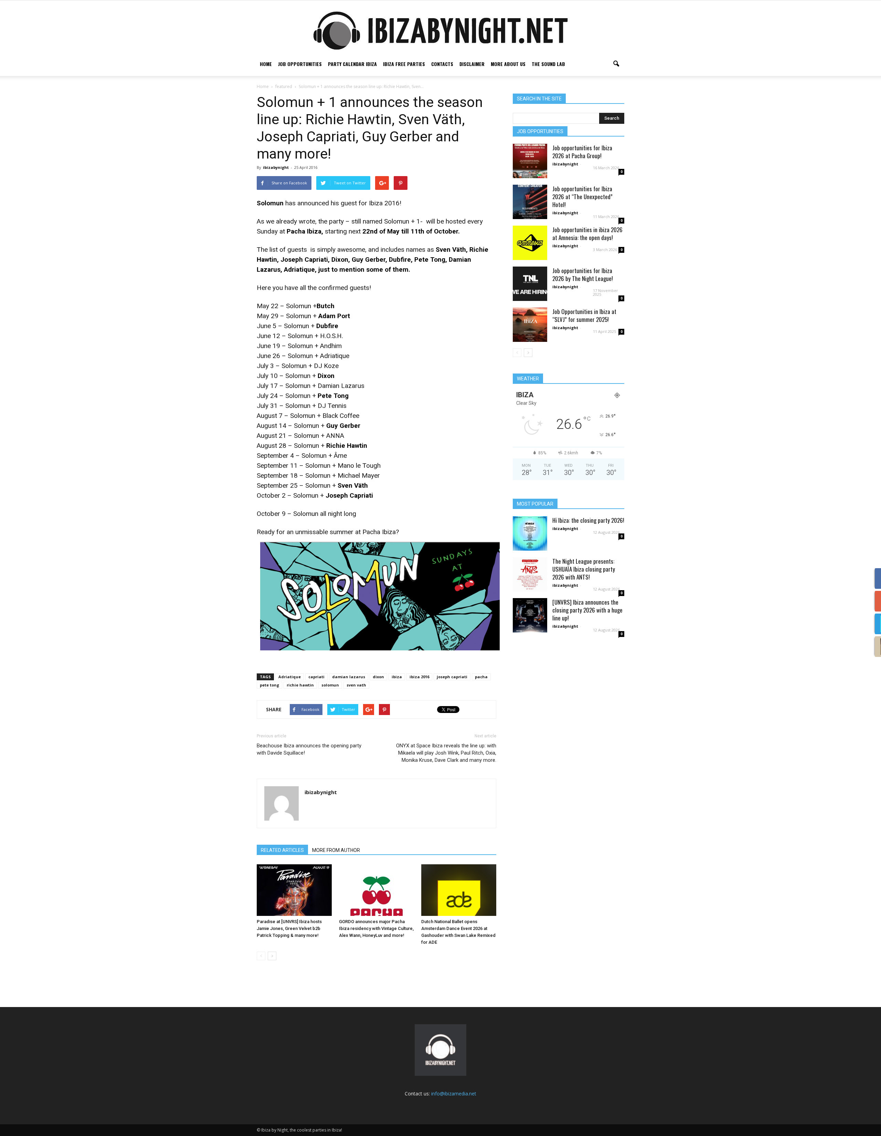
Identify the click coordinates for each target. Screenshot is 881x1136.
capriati (316, 676)
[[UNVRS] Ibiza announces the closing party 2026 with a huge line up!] (530, 615)
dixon (378, 676)
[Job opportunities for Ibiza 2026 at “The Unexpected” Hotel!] (530, 202)
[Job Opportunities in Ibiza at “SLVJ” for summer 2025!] (530, 324)
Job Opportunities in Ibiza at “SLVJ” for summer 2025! (584, 315)
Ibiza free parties (404, 63)
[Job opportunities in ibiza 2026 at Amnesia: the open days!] (530, 243)
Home (266, 63)
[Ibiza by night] (440, 30)
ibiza (397, 676)
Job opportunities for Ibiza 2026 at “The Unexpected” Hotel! (582, 196)
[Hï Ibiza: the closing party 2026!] (530, 533)
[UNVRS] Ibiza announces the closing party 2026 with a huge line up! (587, 610)
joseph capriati (452, 676)
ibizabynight (276, 167)
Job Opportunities (300, 63)
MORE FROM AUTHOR (336, 850)
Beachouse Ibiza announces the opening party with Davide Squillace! (309, 749)
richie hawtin (300, 685)
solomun (330, 685)
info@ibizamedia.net (453, 1093)
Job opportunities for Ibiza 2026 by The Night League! (582, 274)
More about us (508, 63)
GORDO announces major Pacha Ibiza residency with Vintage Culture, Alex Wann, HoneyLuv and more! (376, 928)
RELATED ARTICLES (282, 850)
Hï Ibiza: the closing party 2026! (588, 520)
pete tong (269, 685)
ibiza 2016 (419, 676)
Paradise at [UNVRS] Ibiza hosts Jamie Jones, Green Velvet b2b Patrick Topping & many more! (289, 928)
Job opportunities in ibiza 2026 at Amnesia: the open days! (587, 233)
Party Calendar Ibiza (352, 63)
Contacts (442, 63)
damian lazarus (348, 676)
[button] (616, 64)
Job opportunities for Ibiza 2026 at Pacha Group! (582, 151)
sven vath (356, 685)
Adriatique (289, 676)
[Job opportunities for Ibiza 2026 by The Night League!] (530, 284)
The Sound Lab (548, 63)
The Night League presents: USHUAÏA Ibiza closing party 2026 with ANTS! (583, 569)
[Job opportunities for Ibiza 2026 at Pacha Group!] (530, 161)
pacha (481, 676)
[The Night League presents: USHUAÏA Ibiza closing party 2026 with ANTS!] (530, 574)
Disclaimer (472, 63)
